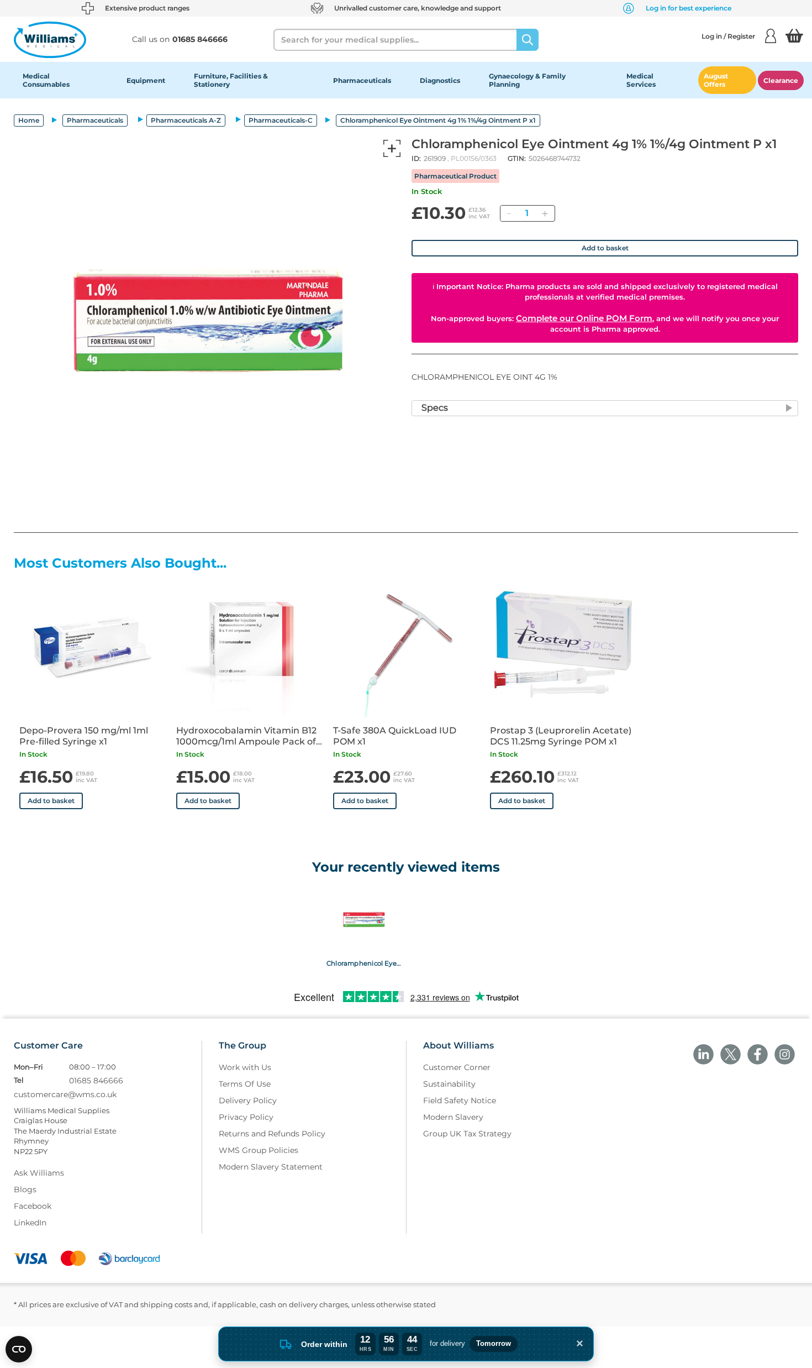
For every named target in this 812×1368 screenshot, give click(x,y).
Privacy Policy (246, 1117)
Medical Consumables (46, 80)
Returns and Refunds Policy (272, 1134)
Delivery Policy (248, 1100)
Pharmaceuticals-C (281, 120)
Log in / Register (728, 36)
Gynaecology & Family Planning (527, 80)
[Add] (544, 213)
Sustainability (449, 1084)
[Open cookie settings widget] (19, 1349)
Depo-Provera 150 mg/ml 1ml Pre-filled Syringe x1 (83, 736)
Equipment (145, 80)
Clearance (780, 80)
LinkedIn (30, 1223)
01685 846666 (96, 1081)
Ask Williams (39, 1173)
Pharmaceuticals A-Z (186, 120)
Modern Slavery (453, 1117)
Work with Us (245, 1067)
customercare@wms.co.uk (65, 1094)
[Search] (527, 40)
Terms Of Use (245, 1084)
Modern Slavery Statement (271, 1167)
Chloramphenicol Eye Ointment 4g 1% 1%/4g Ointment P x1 (363, 963)
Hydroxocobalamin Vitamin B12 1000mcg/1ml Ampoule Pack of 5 (246, 736)
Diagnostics (440, 80)
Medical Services (641, 80)
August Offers (716, 80)
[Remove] (508, 213)
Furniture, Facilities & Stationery (231, 80)
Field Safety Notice (459, 1100)
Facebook (32, 1206)
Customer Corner (457, 1067)
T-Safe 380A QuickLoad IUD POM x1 (394, 736)
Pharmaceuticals (362, 80)
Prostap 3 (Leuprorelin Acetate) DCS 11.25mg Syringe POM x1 (560, 736)
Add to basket (605, 248)
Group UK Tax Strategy (467, 1134)
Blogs (25, 1189)
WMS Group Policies (258, 1150)
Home (28, 120)
